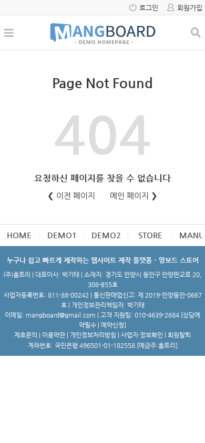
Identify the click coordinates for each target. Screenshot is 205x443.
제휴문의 (25, 335)
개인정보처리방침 (93, 335)
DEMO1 (62, 234)
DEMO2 (106, 234)
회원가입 (189, 8)
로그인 (148, 8)
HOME (19, 234)
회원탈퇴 (179, 335)
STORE (150, 234)
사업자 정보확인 (142, 335)
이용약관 (53, 335)
